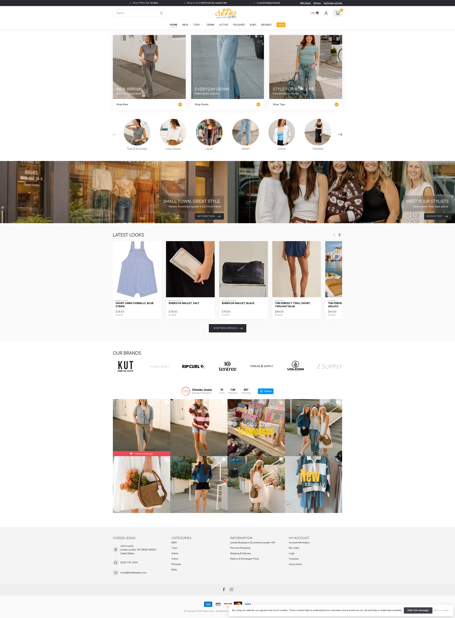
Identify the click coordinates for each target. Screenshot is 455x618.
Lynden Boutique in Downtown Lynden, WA (252, 542)
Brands (266, 24)
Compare (294, 558)
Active (223, 24)
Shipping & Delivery (240, 553)
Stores (317, 3)
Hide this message (418, 610)
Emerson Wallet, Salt (184, 303)
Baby (253, 24)
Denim (210, 24)
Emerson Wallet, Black (238, 303)
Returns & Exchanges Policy (244, 558)
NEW (185, 24)
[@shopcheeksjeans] (185, 391)
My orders (294, 548)
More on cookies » (442, 610)
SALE (281, 24)
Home (173, 24)
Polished (239, 24)
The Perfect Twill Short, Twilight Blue (293, 305)
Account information (299, 542)
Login (292, 553)
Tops (196, 24)
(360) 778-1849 (129, 562)
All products (295, 564)
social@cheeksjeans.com (133, 572)
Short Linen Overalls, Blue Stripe (135, 305)
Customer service (332, 3)
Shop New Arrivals (225, 328)
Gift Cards (305, 3)
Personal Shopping (240, 548)
